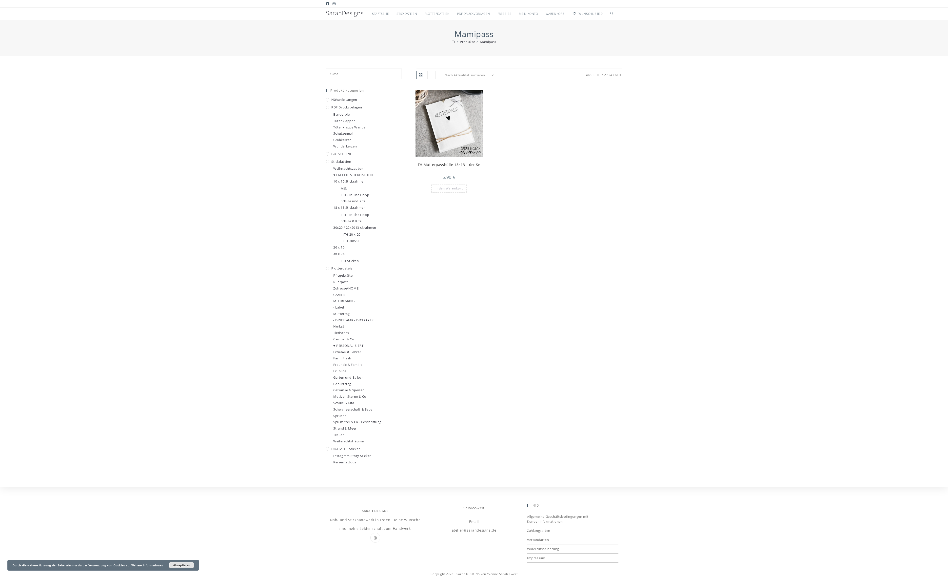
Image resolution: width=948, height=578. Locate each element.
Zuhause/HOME (345, 288)
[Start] (453, 42)
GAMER (339, 294)
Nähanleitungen (344, 99)
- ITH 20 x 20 (350, 234)
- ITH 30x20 (350, 241)
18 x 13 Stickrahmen (349, 207)
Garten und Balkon (348, 377)
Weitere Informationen (147, 565)
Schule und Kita (353, 201)
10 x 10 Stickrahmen (349, 181)
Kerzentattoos (344, 462)
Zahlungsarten (538, 530)
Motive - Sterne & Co (349, 396)
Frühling (340, 371)
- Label (338, 307)
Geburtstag (342, 384)
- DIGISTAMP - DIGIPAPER (353, 320)
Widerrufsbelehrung (543, 549)
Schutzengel (343, 133)
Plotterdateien (343, 268)
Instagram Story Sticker (352, 456)
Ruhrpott (340, 282)
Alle (618, 75)
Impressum (536, 558)
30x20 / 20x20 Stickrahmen (354, 227)
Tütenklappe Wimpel (349, 127)
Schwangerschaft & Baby (353, 409)
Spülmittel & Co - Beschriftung (357, 422)
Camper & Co (343, 339)
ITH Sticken (350, 261)
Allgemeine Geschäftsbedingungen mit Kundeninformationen (558, 519)
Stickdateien (341, 161)
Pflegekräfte (343, 275)
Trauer (338, 435)
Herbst (338, 326)
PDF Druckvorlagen (346, 107)
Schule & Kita (351, 221)
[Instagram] (375, 538)
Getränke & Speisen (349, 390)
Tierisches (341, 332)
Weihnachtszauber (348, 168)
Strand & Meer (344, 428)
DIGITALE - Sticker (345, 449)
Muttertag (341, 313)
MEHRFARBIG (344, 301)
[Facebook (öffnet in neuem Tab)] (328, 3)
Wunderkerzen (345, 146)
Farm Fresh (342, 358)
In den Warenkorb (449, 188)
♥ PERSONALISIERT (348, 345)
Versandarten (538, 539)
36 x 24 (338, 253)
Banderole (341, 114)
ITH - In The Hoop (355, 195)
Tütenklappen (344, 121)
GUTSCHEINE (341, 154)
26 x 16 (338, 247)
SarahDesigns (344, 13)
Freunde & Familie (347, 364)
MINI (345, 188)
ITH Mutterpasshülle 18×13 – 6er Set (449, 164)
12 (604, 75)
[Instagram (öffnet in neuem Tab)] (334, 3)
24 (610, 75)
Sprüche (339, 415)
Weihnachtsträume (348, 441)
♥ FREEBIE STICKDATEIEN (353, 175)
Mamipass (488, 42)
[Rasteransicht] (420, 75)
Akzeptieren (181, 565)
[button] (467, 95)
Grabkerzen (342, 140)
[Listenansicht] (431, 75)
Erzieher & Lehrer (347, 352)
